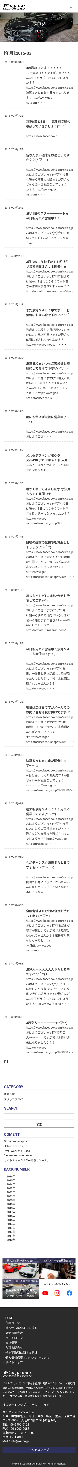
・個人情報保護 (26, 1357)
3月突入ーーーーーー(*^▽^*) (46, 1023)
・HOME (8, 1318)
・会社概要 (9, 1342)
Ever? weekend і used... (18, 1150)
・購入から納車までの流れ (19, 1328)
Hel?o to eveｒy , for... (17, 1146)
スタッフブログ (13, 1099)
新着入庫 (9, 1094)
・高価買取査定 (12, 1333)
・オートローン (12, 1338)
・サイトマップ (12, 1362)
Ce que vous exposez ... (18, 1141)
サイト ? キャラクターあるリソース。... (27, 1160)
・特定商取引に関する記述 (19, 1352)
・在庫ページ (11, 1323)
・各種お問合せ (12, 1347)
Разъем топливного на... (19, 1155)
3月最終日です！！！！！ (44, 68)
